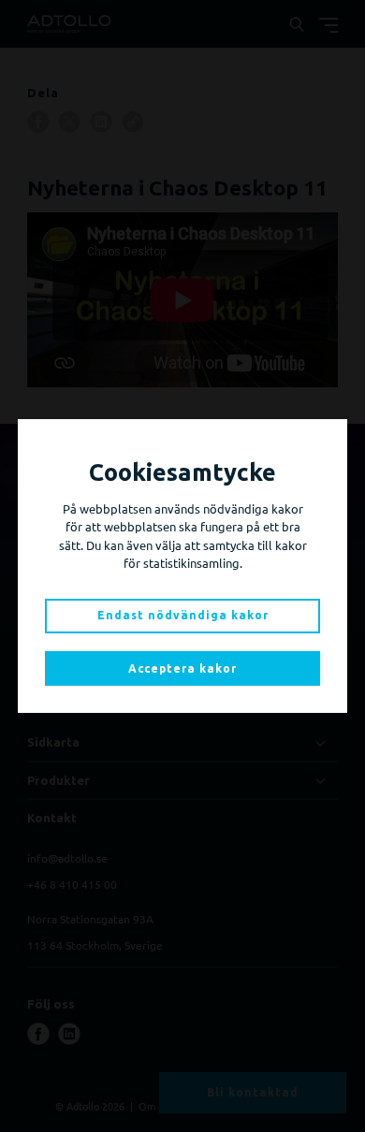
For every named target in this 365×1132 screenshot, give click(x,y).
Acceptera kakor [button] (182, 668)
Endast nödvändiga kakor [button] (183, 615)
